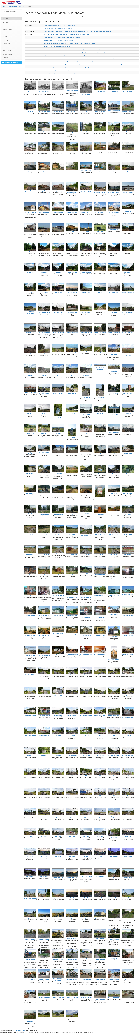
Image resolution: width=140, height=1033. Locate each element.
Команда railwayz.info (19, 1030)
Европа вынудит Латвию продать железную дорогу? (58, 28)
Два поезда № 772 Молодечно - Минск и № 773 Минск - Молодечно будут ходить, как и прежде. (69, 43)
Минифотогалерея (7, 36)
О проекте (5, 57)
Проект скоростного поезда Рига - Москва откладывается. (59, 25)
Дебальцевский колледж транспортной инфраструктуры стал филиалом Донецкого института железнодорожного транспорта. (77, 61)
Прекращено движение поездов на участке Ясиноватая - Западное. (62, 37)
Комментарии (6, 43)
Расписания (6, 22)
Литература (6, 40)
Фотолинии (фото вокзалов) (10, 15)
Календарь (5, 18)
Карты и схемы (6, 25)
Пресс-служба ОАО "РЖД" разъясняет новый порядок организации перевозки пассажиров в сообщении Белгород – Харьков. (77, 31)
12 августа (88, 16)
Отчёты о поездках (7, 33)
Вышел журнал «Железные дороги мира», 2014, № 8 (58, 46)
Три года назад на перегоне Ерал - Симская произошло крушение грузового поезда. (66, 34)
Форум (4, 47)
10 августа (75, 16)
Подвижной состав (7, 29)
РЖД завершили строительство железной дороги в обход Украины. (62, 73)
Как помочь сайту (7, 54)
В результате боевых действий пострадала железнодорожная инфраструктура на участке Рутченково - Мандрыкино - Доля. (77, 55)
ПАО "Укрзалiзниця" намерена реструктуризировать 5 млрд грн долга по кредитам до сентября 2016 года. (72, 67)
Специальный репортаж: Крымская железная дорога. (58, 40)
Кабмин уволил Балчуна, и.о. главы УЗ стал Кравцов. (58, 70)
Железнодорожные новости (10, 11)
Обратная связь (7, 50)
